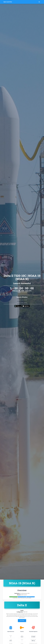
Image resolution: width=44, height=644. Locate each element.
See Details (22, 620)
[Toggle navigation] (39, 2)
